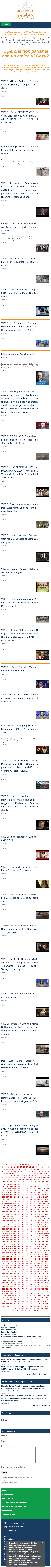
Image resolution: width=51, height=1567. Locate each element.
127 (23, 1182)
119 (39, 1180)
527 (38, 1252)
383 (38, 1227)
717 (31, 1287)
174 (19, 1190)
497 (15, 1248)
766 (35, 1295)
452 (27, 1240)
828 (42, 1306)
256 (11, 1205)
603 (7, 1267)
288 (42, 1210)
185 (15, 1192)
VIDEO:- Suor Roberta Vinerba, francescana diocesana (19, 668)
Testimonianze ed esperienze (15, 1502)
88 (24, 1175)
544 (11, 1257)
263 (38, 1205)
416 (27, 1233)
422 (3, 1235)
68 (10, 1173)
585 (31, 1263)
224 (27, 1199)
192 (42, 1192)
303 (7, 1214)
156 (42, 1186)
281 (15, 1210)
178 (35, 1190)
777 (31, 1297)
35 (4, 1169)
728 (27, 1289)
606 (19, 1267)
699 (7, 1284)
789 (31, 1299)
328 (11, 1218)
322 (35, 1216)
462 (19, 1242)
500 (27, 1248)
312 (42, 1214)
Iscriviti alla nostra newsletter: (12, 1467)
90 (30, 1175)
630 (19, 1272)
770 (3, 1297)
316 (11, 1216)
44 (31, 1169)
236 (27, 1201)
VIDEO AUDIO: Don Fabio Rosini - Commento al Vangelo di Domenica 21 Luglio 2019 (19, 929)
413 (15, 1233)
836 (27, 1308)
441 (31, 1237)
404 (27, 1231)
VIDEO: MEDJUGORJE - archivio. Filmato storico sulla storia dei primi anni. (19, 898)
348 (42, 1220)
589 (46, 1263)
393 (31, 1229)
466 (35, 1242)
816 (42, 1304)
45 (35, 1169)
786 (19, 1299)
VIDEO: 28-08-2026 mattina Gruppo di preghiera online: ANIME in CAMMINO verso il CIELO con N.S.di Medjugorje (25, 1360)
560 (27, 1259)
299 (38, 1212)
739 (23, 1291)
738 (19, 1291)
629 (15, 1272)
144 (42, 1184)
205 (46, 1195)
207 (7, 1197)
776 (27, 1297)
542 (3, 1257)
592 (11, 1265)
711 (7, 1287)
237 (31, 1201)
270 (19, 1207)
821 (15, 1306)
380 (27, 1227)
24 (18, 1167)
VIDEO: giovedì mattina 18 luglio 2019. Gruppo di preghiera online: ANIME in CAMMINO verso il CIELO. (19, 1130)
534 (19, 1254)
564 (42, 1259)
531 (7, 1254)
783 (7, 1299)
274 (35, 1207)
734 (3, 1291)
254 (3, 1205)
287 (38, 1210)
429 (31, 1235)
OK (42, 1543)
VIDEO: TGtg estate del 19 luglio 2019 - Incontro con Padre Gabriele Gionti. (19, 293)
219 (7, 1199)
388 (11, 1229)
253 (46, 1203)
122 (3, 1182)
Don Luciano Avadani (9, 1332)
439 (23, 1237)
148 (11, 1186)
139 (23, 1184)
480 (42, 1244)
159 (7, 1188)
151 (23, 1186)
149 (15, 1186)
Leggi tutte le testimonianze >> (38, 1373)
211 (23, 1197)
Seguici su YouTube (15, 1526)
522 (19, 1252)
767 (38, 1295)
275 (38, 1207)
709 (46, 1284)
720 (42, 1287)
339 (7, 1220)
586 (35, 1263)
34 (48, 1167)
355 (23, 1222)
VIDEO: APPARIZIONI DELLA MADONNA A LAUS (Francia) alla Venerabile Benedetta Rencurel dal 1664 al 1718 (19, 472)
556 (11, 1259)
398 (3, 1231)
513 (31, 1250)
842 (14, 1310)
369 (31, 1224)
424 (11, 1235)
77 (38, 1173)
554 (3, 1259)
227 (38, 1199)
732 (42, 1289)
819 (7, 1306)
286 (35, 1210)
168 (42, 1188)
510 (19, 1250)
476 (27, 1244)
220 (11, 1199)
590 (3, 1265)
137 (15, 1184)
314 (3, 1216)
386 (3, 1229)
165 (31, 1188)
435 (7, 1237)
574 (35, 1261)
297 (31, 1212)
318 (19, 1216)
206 (3, 1197)
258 (19, 1205)
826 (35, 1306)
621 (31, 1270)
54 (15, 1171)
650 (3, 1276)
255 (7, 1205)
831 (7, 1308)
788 (27, 1299)
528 (42, 1252)
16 (41, 1165)
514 (35, 1250)
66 (4, 1173)
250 (35, 1203)
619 (23, 1270)
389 (15, 1229)
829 (46, 1306)
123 (7, 1182)
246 (19, 1203)
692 (27, 1282)
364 (11, 1224)
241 (46, 1201)
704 (27, 1284)
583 (23, 1263)
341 (15, 1220)
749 (15, 1293)
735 (7, 1291)
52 (8, 1171)
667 (23, 1278)
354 (19, 1222)
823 (23, 1306)
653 (15, 1276)
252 (42, 1203)
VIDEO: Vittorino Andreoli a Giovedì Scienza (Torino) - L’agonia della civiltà (19, 84)
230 (3, 1201)
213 (31, 1197)
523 (23, 1252)
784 (11, 1299)
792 (42, 1299)
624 (42, 1270)
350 (3, 1222)
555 (7, 1259)
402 (19, 1231)
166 (35, 1188)
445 (46, 1237)
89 (27, 1175)
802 (35, 1302)
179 (38, 1190)
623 (38, 1270)
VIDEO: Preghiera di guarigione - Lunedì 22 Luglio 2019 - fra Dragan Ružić (19, 262)
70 (16, 1173)
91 (33, 1175)
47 (41, 1169)
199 (23, 1195)
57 (24, 1171)
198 (19, 1195)
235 (23, 1201)
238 (35, 1201)
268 (11, 1207)
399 (7, 1231)
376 (11, 1227)
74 (28, 1173)
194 (3, 1195)
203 (38, 1195)
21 (8, 1167)
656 (27, 1276)
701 (15, 1284)
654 (19, 1276)
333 (31, 1218)
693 (31, 1282)
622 (35, 1270)
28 (30, 1167)
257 (15, 1205)
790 (35, 1299)
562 (35, 1259)
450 (19, 1240)
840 (42, 1308)
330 (19, 1218)
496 (11, 1248)
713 (15, 1287)
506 (3, 1250)
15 (38, 1165)
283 (23, 1210)
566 (3, 1261)
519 (7, 1252)
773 (15, 1297)
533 (15, 1254)
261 (31, 1205)
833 (15, 1308)
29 (33, 1167)
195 (7, 1195)
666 (19, 1278)
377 (15, 1227)
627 (7, 1272)
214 (35, 1197)
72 (22, 1173)
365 (15, 1224)
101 (17, 1178)
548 (27, 1257)
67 (7, 1173)
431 (38, 1235)
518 (3, 1252)
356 (27, 1222)
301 (46, 1212)
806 (3, 1304)
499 (23, 1248)
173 (15, 1190)
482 (3, 1246)
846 (30, 1310)
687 (7, 1282)
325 (46, 1216)
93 (39, 1175)
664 (11, 1278)
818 (3, 1306)
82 (5, 1175)
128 (27, 1182)
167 (38, 1188)
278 (3, 1210)
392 (27, 1229)
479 (38, 1244)
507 (7, 1250)
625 (46, 1270)
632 (27, 1272)
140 (27, 1184)
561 (31, 1259)
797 (15, 1302)
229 (46, 1199)
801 (31, 1302)
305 (15, 1214)
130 (35, 1182)
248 (27, 1203)
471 (7, 1244)
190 (35, 1192)
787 (23, 1299)
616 (11, 1270)
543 (7, 1257)
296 (27, 1212)
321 (31, 1216)
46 (38, 1169)
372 (42, 1224)
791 (38, 1299)
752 (27, 1293)
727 (23, 1289)
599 (38, 1265)
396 (42, 1229)
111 (8, 1180)
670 (35, 1278)
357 (31, 1222)
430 (35, 1235)
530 (3, 1254)
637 (46, 1272)
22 (11, 1167)
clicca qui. (16, 1560)
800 (27, 1302)
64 (45, 1171)
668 (27, 1278)
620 (27, 1270)
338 (3, 1220)
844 (22, 1310)
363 (7, 1224)
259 (23, 1205)
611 (38, 1267)
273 (31, 1207)
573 (31, 1261)
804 (42, 1302)
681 (31, 1280)
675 (7, 1280)
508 (11, 1250)
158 (3, 1188)
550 (35, 1257)
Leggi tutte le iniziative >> (40, 1405)
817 (46, 1304)
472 (11, 1244)
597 (31, 1265)
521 (15, 1252)
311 (38, 1214)
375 (7, 1227)
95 (45, 1175)
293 (15, 1212)
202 (35, 1195)
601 (46, 1265)
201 (31, 1195)
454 (35, 1240)
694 (35, 1282)
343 (23, 1220)
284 (27, 1210)
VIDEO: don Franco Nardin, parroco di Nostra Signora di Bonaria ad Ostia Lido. (19, 698)
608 (27, 1267)
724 (11, 1289)
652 (11, 1276)
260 (27, 1205)
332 (27, 1218)
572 (27, 1261)
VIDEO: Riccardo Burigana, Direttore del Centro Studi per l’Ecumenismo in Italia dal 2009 (19, 326)
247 (23, 1203)
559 (23, 1259)
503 (38, 1248)
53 (11, 1171)
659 (38, 1276)
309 (31, 1214)
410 (3, 1233)
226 (35, 1199)
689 (15, 1282)
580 (11, 1263)
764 (27, 1295)
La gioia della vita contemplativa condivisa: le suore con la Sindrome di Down (19, 227)
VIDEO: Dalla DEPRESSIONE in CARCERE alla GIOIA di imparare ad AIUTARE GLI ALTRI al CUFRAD (19, 117)
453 (31, 1240)
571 (23, 1261)
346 (35, 1220)
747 (7, 1293)
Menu (7, 24)
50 (2, 1171)
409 (46, 1231)
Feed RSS (12, 1530)
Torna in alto (9, 1514)
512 (27, 1250)
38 (13, 1169)
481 (46, 1244)
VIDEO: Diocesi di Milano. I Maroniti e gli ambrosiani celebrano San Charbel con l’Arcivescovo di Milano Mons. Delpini (19, 635)
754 (35, 1293)
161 (15, 1188)
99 (9, 1178)
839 (38, 1308)
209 (15, 1197)
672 (42, 1278)
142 (35, 1184)
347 (38, 1220)
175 (23, 1190)
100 (13, 1178)
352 (11, 1222)
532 (11, 1254)
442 (35, 1237)
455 (38, 1240)
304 (11, 1214)
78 (41, 1173)
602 (3, 1267)
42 (25, 1169)
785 (15, 1299)
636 (42, 1272)
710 (3, 1287)
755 (38, 1293)
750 (19, 1293)
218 (3, 1199)
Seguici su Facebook (16, 1523)
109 (48, 1178)
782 (3, 1299)
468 (42, 1242)
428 (27, 1235)
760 (11, 1295)
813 (31, 1304)
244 (11, 1203)
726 (19, 1289)
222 (19, 1199)
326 (3, 1218)
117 (31, 1180)
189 (31, 1192)
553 (46, 1257)
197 (15, 1195)
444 (42, 1237)
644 (27, 1274)
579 (7, 1263)
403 (23, 1231)
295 (23, 1212)
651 (7, 1276)
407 (38, 1231)
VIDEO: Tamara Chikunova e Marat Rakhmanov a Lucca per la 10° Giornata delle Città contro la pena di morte (19, 1028)
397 (46, 1229)
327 (7, 1218)
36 (7, 1169)
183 (7, 1192)
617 (15, 1270)
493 (46, 1246)
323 (38, 1216)
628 (11, 1272)
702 (19, 1284)
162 (19, 1188)
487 (23, 1246)
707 (38, 1284)
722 (3, 1289)
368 (27, 1224)
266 (3, 1207)
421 (46, 1233)
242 (3, 1203)
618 (19, 1270)
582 (19, 1263)
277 (46, 1207)
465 (31, 1242)
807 (7, 1304)
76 (35, 1173)
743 (38, 1291)
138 (19, 1184)
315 (7, 1216)
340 (11, 1220)
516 (42, 1250)
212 (27, 1197)
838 (35, 1308)
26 (24, 1167)
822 (19, 1306)
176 (27, 1190)
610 (35, 1267)
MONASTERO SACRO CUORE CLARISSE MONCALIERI (21, 1337)
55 (18, 1171)
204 (42, 1195)
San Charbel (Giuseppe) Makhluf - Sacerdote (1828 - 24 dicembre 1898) (19, 729)
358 (35, 1222)
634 (35, 1272)
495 (7, 1248)
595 (23, 1265)
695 (38, 1282)
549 (31, 1257)
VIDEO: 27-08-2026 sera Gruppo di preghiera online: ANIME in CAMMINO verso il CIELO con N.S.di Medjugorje (23, 1367)
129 (31, 1182)
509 (15, 1250)
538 (35, 1254)
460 (11, 1242)
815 (38, 1304)
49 (47, 1169)
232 (11, 1201)
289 (46, 1210)
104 (28, 1178)
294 (19, 1212)
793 (46, 1299)
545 (15, 1257)
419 (38, 1233)
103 (24, 1178)
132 (42, 1182)
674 (3, 1280)
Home (5, 1490)
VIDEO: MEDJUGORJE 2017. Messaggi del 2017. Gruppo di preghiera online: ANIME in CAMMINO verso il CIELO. (19, 765)
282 (19, 1210)
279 (7, 1210)
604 (11, 1267)
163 (23, 1188)
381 (31, 1227)
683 (38, 1280)
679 (23, 1280)
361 (46, 1222)
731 (38, 1289)
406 (35, 1231)
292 (11, 1212)
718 (35, 1287)
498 (19, 1248)
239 (38, 1201)
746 (3, 1293)
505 (46, 1248)
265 (46, 1205)
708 (42, 1284)
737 (15, 1291)
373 (46, 1224)
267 (7, 1207)
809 (15, 1304)
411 (7, 1233)
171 (7, 1190)
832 (11, 1308)
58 (27, 1171)
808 (11, 1304)
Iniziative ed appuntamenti (14, 1506)
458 (3, 1242)
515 (38, 1250)
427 (23, 1235)
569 (15, 1261)
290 (3, 1212)
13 (32, 1165)
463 (23, 1242)
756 (42, 1293)
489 (31, 1246)
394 (35, 1229)
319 (23, 1216)
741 (31, 1291)
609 (31, 1267)
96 (48, 1175)
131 (38, 1182)
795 (7, 1302)
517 (46, 1250)
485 (15, 1246)
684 (42, 1280)
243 (7, 1203)
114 (19, 1180)
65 (48, 1171)
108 (44, 1178)
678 (19, 1280)
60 (33, 1171)
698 (3, 1284)
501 (31, 1248)
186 (19, 1192)
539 (38, 1254)
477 (31, 1244)
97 (3, 1178)
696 (42, 1282)
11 (26, 1165)
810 (19, 1304)
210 (19, 1197)
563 (38, 1259)
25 (21, 1167)
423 (7, 1235)
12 (29, 1165)
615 (7, 1270)
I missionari (7, 1498)
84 (11, 1175)
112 (12, 1180)
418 (35, 1233)
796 (11, 1302)
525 (31, 1252)
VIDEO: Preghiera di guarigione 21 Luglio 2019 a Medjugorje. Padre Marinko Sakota (19, 602)
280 (11, 1210)
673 (46, 1278)
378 (19, 1227)
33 (45, 1167)
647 (38, 1274)
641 (15, 1274)
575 (38, 1261)
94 (42, 1175)
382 (35, 1227)
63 (42, 1171)
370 (35, 1224)
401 (15, 1231)
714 (19, 1287)
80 (47, 1173)
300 (42, 1212)
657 (31, 1276)
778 (35, 1297)
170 (3, 1190)
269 (15, 1207)
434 (3, 1237)
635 (38, 1272)
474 (19, 1244)
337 (46, 1218)
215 (38, 1197)
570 (19, 1261)
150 (19, 1186)
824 (27, 1306)
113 (15, 1180)
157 (46, 1186)
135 (7, 1184)
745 (46, 1291)
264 (42, 1205)
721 (46, 1287)
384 (42, 1227)
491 (38, 1246)
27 (27, 1167)
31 (39, 1167)
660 (42, 1276)
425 (15, 1235)
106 (36, 1178)
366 (19, 1224)
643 (23, 1274)
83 (8, 1175)
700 (11, 1284)
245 (15, 1203)
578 (3, 1263)
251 (38, 1203)
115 (23, 1180)
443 (38, 1237)
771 (7, 1297)
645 (31, 1274)
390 (19, 1229)
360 (42, 1222)
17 (44, 1165)
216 (42, 1197)
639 (7, 1274)
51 (5, 1171)
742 (35, 1291)
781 (46, 1297)
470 (3, 1244)
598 (35, 1265)
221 (15, 1199)
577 (46, 1261)
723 (7, 1289)
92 (36, 1175)
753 (31, 1293)
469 (46, 1242)
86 (18, 1175)
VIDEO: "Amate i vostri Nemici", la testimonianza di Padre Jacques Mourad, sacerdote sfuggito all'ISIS (19, 1098)
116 (27, 1180)
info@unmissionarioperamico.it (13, 1325)
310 (35, 1214)
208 (11, 1197)
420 (42, 1233)
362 (3, 1224)
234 (19, 1201)
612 (42, 1267)
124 (11, 1182)
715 (23, 1287)
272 (27, 1207)
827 (38, 1306)
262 (35, 1205)
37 (10, 1169)
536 (27, 1254)
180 (42, 1190)
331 (23, 1218)
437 (15, 1237)
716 (27, 1287)
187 (23, 1192)
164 (27, 1188)
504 (42, 1248)
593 (15, 1265)
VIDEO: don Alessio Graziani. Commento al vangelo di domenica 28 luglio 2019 (19, 539)
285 (31, 1210)
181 (46, 1190)
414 (19, 1233)
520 (11, 1252)
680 (27, 1280)
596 (27, 1265)
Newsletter (7, 1510)
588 (42, 1263)
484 (11, 1246)
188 (27, 1192)
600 (42, 1265)
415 (23, 1233)
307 (23, 1214)
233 (15, 1201)
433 (46, 1235)
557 (15, 1259)
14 (35, 1165)
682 (35, 1280)
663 (7, 1278)
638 (3, 1274)
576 (42, 1261)
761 (15, 1295)
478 (35, 1244)
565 (46, 1259)
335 (38, 1218)
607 (23, 1267)
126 (19, 1182)
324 (42, 1216)
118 (35, 1180)
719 (38, 1287)
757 (46, 1293)
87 (21, 1175)
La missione (7, 1494)
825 (31, 1306)
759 (7, 1295)
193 (46, 1192)
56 (21, 1171)
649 (46, 1274)
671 (38, 1278)
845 (26, 1310)
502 (35, 1248)
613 (46, 1267)
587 (38, 1263)
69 (13, 1173)
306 (19, 1214)
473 (15, 1244)
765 (31, 1295)
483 (7, 1246)
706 (35, 1284)
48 (44, 1169)
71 (19, 1173)
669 (31, 1278)
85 (15, 1175)
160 (11, 1188)
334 (35, 1218)
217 (46, 1197)
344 (27, 1220)
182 (3, 1192)
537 (31, 1254)
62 (39, 1171)
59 (30, 1171)
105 (32, 1178)
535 (23, 1254)
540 (42, 1254)
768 (42, 1295)
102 (21, 1178)
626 (3, 1272)
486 (19, 1246)
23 (15, 1167)
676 (11, 1280)
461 (15, 1242)
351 (7, 1222)
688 (11, 1282)
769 (46, 1295)
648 (42, 1274)
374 (3, 1227)
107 (40, 1178)
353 (15, 1222)
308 (27, 1214)
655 (23, 1276)
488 (27, 1246)
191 (38, 1192)
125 (15, 1182)
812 (27, 1304)
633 (31, 1272)
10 (23, 1165)
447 (7, 1240)
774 (19, 1297)
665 (15, 1278)
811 (23, 1304)
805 (46, 1302)
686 (3, 1282)
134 (3, 1184)
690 (19, 1282)
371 (38, 1224)
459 (7, 1242)
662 (3, 1278)
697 (46, 1282)
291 (7, 1212)
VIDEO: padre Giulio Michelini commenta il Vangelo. (19, 570)
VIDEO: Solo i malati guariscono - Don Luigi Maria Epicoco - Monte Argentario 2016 (19, 507)
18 (47, 1165)
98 (6, 1178)
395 (38, 1229)
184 (11, 1192)
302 (3, 1214)
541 (46, 1254)
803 (38, 1302)
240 (42, 1201)
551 (38, 1257)
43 (28, 1169)
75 (31, 1173)
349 (46, 1220)
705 (31, 1284)
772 (11, 1297)
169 (46, 1188)
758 (3, 1295)
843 (18, 1310)
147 (7, 1186)
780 (42, 1297)
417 (31, 1233)
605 (15, 1267)
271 (23, 1207)
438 (19, 1237)
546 (19, 1257)
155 (38, 1186)
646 (35, 1274)
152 (27, 1186)
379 (23, 1227)
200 (27, 1195)
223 (23, 1199)
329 (15, 1218)
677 (15, 1280)
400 (11, 1231)
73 (25, 1173)
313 (46, 1214)
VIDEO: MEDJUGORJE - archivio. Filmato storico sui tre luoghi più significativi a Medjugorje (19, 439)
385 (46, 1227)
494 (3, 1248)
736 (11, 1291)
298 (35, 1212)
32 (42, 1167)
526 (35, 1252)
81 (2, 1175)
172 (11, 1190)
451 (23, 1240)
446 (3, 1240)
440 (27, 1237)
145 (46, 1184)
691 (23, 1282)
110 (4, 1180)
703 (23, 1284)
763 (23, 1295)
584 (27, 1263)
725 (15, 1289)
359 (38, 1222)
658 (35, 1276)
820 (11, 1306)
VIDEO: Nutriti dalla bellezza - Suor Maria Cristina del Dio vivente (19, 868)
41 (22, 1169)
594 (19, 1265)
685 (46, 1280)
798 (19, 1302)
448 (11, 1240)
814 (35, 1304)
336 (42, 1218)
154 (35, 1186)
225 (31, 1199)
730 (35, 1289)
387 (7, 1229)
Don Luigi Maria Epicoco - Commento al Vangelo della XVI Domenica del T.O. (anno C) (19, 1064)
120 (43, 1180)
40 (19, 1169)
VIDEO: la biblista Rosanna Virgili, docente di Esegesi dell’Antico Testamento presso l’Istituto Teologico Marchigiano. (19, 964)
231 (7, 1201)
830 (3, 1308)
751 (23, 1293)
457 (46, 1240)
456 (42, 1240)
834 (19, 1308)
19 (2, 1167)
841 (46, 1308)
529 (46, 1252)
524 (27, 1252)
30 (36, 1167)
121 (47, 1180)
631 (23, 1272)
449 (15, 1240)
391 (23, 1229)
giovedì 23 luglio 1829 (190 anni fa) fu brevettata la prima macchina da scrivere (19, 150)
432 (42, 1235)
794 (3, 1302)
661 (46, 1276)
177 (31, 1190)
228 (42, 1199)
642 (19, 1274)
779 (38, 1297)
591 (7, 1265)
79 (44, 1173)
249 (31, 1203)
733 (46, 1289)
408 (42, 1231)
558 (19, 1259)
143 (38, 1184)
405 (31, 1231)
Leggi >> (3, 96)
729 (31, 1289)
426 (19, 1235)
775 (23, 1297)
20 (5, 1167)
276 (42, 1207)
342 (19, 1220)
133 (46, 1182)
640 (11, 1274)
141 (31, 1184)
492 (42, 1246)
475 (23, 1244)
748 (11, 1293)
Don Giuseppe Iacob (8, 1329)
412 (11, 1233)
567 (7, 1261)
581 (15, 1263)
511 (23, 1250)
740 (27, 1291)
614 (3, 1270)
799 (23, 1302)
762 (19, 1295)
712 (11, 1287)
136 (11, 1184)
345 (31, 1220)
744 (42, 1291)
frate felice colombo (8, 1334)
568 (11, 1261)
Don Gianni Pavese (8, 1327)
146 (3, 1186)
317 (15, 1216)
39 (16, 1169)
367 (23, 1224)
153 (31, 1186)
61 (36, 1171)
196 (11, 1195)
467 (38, 1242)
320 (27, 1216)
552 (42, 1257)
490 (35, 1246)
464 (27, 1242)
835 (23, 1308)
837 (31, 1308)
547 (23, 1257)
